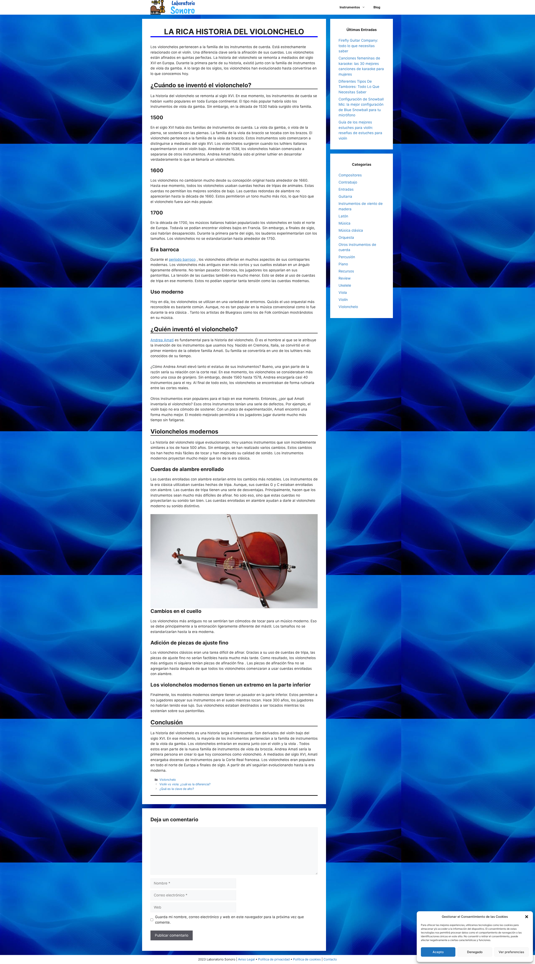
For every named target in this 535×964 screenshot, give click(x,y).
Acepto (438, 952)
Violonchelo (167, 779)
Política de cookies (307, 959)
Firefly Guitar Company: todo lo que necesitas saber (358, 45)
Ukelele (345, 285)
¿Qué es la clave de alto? (176, 789)
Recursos (346, 271)
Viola (343, 292)
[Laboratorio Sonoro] (172, 7)
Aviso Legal (246, 959)
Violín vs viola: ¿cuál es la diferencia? (184, 784)
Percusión (347, 257)
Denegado (475, 952)
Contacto (330, 959)
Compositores (350, 175)
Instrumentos (350, 7)
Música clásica (351, 230)
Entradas (346, 189)
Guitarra (345, 196)
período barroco (182, 259)
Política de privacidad (274, 959)
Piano (343, 264)
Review (345, 278)
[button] (527, 917)
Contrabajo (348, 182)
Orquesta (346, 237)
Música (344, 223)
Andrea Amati (162, 340)
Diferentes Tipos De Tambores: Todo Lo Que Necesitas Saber (359, 86)
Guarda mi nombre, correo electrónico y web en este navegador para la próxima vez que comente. (229, 919)
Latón (343, 216)
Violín (343, 300)
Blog (376, 7)
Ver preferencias (511, 952)
